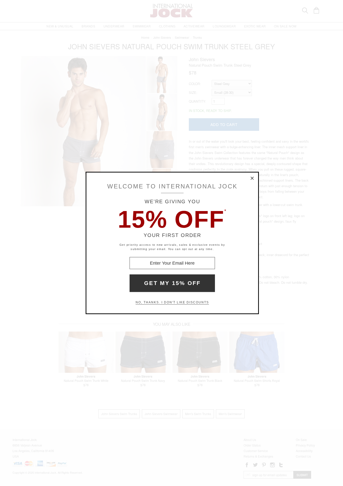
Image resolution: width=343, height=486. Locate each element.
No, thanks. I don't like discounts (172, 302)
